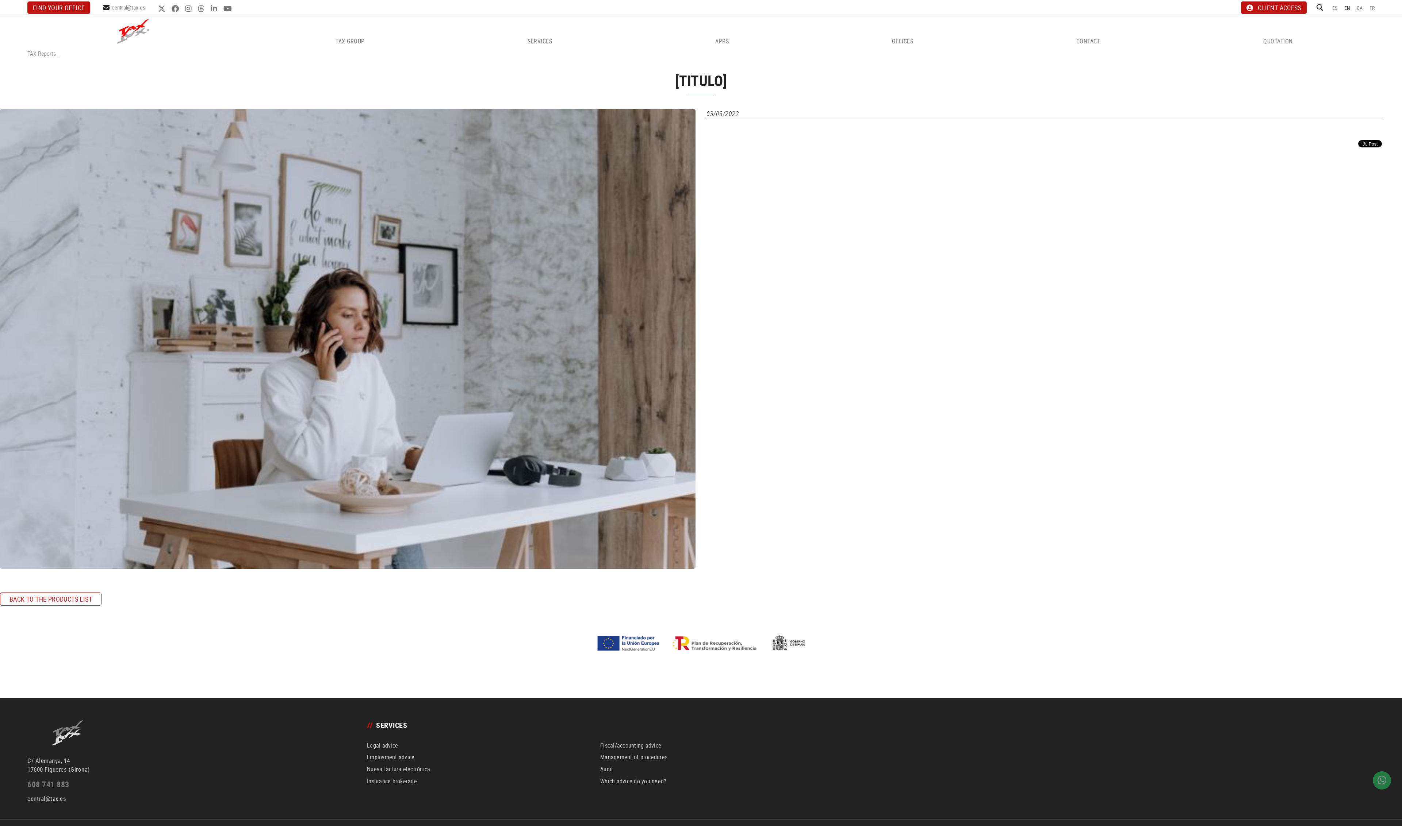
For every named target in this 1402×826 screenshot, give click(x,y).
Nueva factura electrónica (398, 769)
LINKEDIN (215, 8)
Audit (606, 769)
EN (1347, 7)
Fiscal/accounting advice (630, 745)
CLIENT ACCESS (1279, 7)
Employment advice (390, 757)
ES (1335, 7)
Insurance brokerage (392, 781)
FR (1372, 7)
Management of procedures (633, 757)
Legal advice (382, 745)
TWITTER (162, 8)
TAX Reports (41, 54)
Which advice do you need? (633, 781)
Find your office (59, 7)
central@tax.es (128, 7)
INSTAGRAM (189, 8)
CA (1360, 7)
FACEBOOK (176, 8)
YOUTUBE (228, 8)
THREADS (202, 8)
